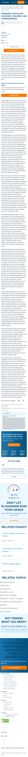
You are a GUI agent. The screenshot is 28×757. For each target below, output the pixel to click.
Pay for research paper (10, 683)
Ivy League (5, 611)
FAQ (5, 706)
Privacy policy (5, 753)
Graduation (5, 589)
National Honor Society (11, 598)
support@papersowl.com (11, 714)
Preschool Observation (11, 601)
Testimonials (7, 704)
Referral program (9, 709)
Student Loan (6, 592)
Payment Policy (8, 708)
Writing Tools (7, 697)
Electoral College (8, 595)
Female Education (9, 608)
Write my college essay (10, 684)
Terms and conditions (15, 753)
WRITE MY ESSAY (14, 444)
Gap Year (4, 585)
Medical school (7, 582)
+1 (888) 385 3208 (9, 716)
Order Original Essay (14, 50)
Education (16, 7)
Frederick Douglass (6, 34)
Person (21, 7)
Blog (5, 695)
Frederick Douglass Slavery (11, 564)
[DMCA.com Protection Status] (5, 720)
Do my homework (9, 675)
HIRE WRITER (14, 520)
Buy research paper (9, 688)
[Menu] (13, 464)
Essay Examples (9, 7)
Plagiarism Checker (9, 677)
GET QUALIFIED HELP (14, 667)
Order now (21, 2)
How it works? (8, 702)
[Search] (3, 630)
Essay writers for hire (10, 686)
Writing (3, 605)
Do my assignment (9, 681)
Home (2, 7)
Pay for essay (8, 679)
